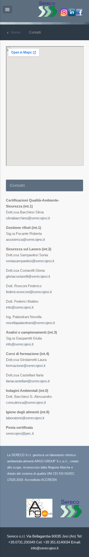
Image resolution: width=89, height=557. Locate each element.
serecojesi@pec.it (20, 433)
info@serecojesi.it (19, 307)
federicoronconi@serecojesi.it (29, 292)
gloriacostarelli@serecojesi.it (28, 276)
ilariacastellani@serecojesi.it (28, 381)
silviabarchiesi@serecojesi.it (28, 218)
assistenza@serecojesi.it (25, 239)
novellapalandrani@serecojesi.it (30, 323)
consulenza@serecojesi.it (26, 402)
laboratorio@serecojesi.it (25, 418)
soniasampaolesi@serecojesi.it (30, 261)
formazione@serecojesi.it (25, 366)
